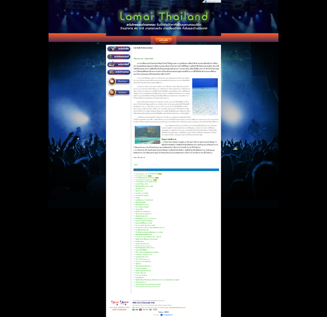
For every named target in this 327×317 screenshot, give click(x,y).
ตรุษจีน (137, 198)
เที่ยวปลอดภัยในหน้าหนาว (143, 266)
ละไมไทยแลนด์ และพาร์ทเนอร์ (144, 177)
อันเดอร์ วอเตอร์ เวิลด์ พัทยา (144, 221)
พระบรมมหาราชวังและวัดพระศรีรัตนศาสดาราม (149, 227)
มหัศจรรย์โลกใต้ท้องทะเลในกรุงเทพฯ (146, 239)
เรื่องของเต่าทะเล (140, 282)
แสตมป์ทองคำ (139, 277)
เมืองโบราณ (139, 191)
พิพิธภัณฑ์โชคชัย (140, 202)
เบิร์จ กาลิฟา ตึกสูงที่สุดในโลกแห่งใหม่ (147, 252)
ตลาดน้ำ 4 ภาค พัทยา (141, 193)
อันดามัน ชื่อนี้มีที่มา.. (141, 250)
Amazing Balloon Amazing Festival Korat (147, 286)
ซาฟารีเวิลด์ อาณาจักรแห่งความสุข (146, 181)
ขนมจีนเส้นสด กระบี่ (141, 257)
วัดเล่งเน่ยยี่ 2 (139, 209)
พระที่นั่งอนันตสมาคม (142, 230)
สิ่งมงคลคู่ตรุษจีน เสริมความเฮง (144, 247)
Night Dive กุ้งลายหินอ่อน (143, 261)
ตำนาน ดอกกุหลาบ (141, 275)
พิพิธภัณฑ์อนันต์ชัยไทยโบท (143, 234)
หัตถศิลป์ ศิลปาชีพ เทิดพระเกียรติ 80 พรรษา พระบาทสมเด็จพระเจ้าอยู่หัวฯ (157, 280)
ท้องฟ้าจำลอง (139, 241)
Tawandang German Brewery (144, 180)
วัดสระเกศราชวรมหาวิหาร (143, 214)
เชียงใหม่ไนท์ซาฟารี (141, 216)
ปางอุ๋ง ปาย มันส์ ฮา (141, 268)
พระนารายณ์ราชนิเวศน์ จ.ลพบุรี (145, 225)
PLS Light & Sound (141, 176)
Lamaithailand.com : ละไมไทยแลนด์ (146, 174)
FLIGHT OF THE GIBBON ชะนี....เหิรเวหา (148, 237)
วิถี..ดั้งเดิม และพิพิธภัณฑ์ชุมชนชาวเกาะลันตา (149, 232)
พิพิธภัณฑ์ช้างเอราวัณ (142, 204)
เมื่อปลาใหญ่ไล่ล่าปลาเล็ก (143, 270)
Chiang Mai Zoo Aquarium (143, 246)
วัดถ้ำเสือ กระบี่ (140, 188)
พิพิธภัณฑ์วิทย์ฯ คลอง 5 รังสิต (144, 186)
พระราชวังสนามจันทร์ (142, 207)
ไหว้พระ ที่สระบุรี (140, 273)
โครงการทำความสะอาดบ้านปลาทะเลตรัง (148, 284)
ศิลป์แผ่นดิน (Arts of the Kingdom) (145, 218)
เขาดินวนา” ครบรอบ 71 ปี (143, 254)
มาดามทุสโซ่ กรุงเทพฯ (142, 195)
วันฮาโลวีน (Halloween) (142, 259)
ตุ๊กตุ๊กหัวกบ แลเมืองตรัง (142, 211)
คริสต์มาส (138, 264)
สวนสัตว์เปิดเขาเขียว (141, 184)
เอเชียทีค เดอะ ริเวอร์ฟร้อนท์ (144, 200)
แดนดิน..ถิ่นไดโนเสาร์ (142, 243)
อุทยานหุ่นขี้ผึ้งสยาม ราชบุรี (143, 223)
